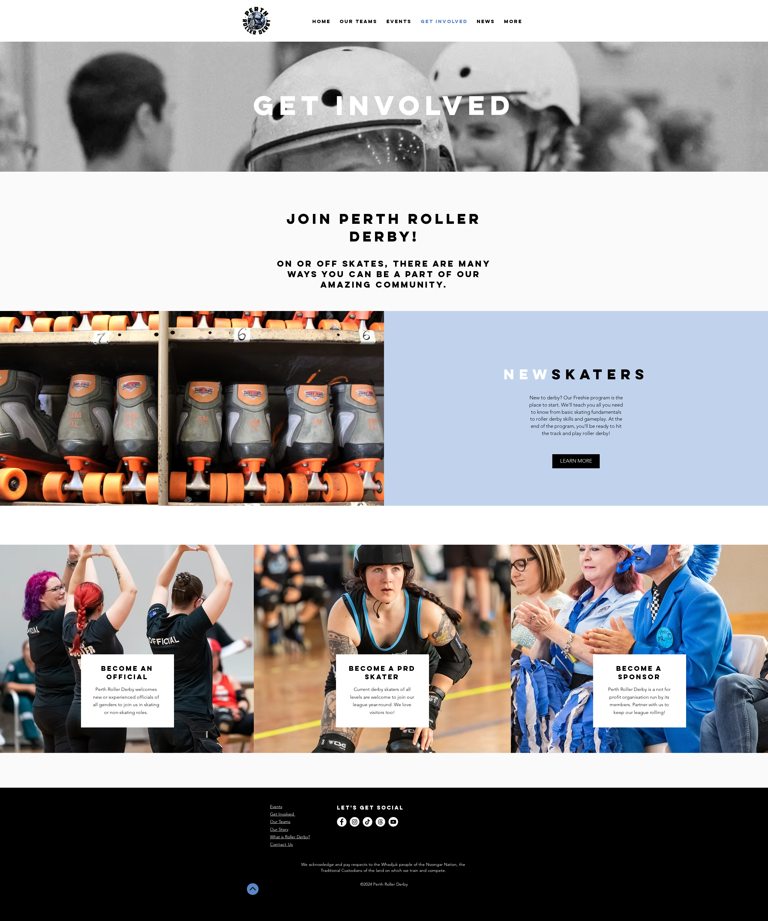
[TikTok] (367, 822)
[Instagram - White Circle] (354, 822)
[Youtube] (393, 822)
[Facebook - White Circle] (341, 822)
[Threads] (380, 822)
